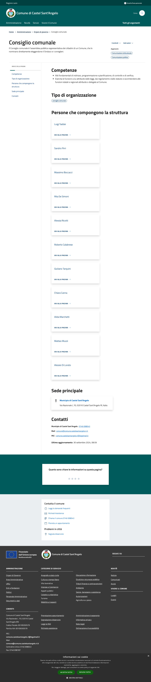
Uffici (8, 583)
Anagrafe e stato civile (50, 575)
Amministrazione (24, 31)
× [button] (148, 656)
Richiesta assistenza (49, 628)
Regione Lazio (11, 3)
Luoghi (113, 595)
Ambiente (80, 587)
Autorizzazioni (81, 596)
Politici (9, 592)
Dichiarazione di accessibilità (87, 628)
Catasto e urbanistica (49, 594)
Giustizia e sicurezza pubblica (87, 579)
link (98, 667)
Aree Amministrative (14, 579)
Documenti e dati (13, 600)
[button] (75, 677)
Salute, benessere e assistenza (88, 592)
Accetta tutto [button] (66, 672)
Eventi (113, 599)
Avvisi (113, 583)
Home (11, 31)
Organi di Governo (13, 575)
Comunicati (115, 579)
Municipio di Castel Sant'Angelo (74, 400)
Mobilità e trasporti (48, 602)
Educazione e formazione (86, 575)
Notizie (114, 575)
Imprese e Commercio (49, 587)
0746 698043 (84, 426)
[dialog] (75, 667)
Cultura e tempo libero (50, 579)
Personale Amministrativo (16, 596)
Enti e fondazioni (13, 588)
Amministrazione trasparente (88, 615)
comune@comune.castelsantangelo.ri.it (72, 431)
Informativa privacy (84, 619)
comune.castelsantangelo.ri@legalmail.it (72, 435)
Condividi (115, 43)
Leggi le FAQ (46, 624)
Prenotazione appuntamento (52, 615)
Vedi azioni (127, 43)
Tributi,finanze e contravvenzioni (89, 583)
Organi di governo (41, 31)
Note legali (80, 624)
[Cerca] (142, 13)
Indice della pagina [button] (18, 66)
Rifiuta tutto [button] (85, 672)
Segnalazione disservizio (51, 619)
